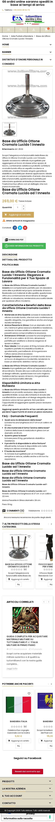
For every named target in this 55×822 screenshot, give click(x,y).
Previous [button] (44, 602)
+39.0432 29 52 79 (21, 10)
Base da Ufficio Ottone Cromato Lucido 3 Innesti (18, 566)
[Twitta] (20, 228)
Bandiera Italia (18, 721)
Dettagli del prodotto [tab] (17, 259)
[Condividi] (15, 228)
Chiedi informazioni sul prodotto (24, 246)
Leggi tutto (12, 668)
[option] (27, 640)
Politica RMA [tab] (10, 264)
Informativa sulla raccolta (18, 818)
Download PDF (14, 240)
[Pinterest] (25, 228)
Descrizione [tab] (9, 254)
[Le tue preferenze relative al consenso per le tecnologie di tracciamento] (50, 817)
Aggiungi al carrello (17, 214)
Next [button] (48, 602)
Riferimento (8, 149)
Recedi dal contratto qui (27, 771)
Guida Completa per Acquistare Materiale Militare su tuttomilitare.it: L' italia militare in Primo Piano (27, 641)
